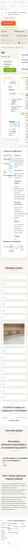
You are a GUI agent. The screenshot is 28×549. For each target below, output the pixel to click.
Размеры (11, 89)
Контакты (24, 6)
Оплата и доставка (19, 2)
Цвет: (10, 87)
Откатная (11, 159)
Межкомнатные (19, 31)
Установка (4, 2)
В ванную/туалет (11, 165)
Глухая (10, 171)
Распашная (11, 161)
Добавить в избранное (13, 82)
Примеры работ (22, 35)
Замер (22, 523)
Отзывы (13, 6)
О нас (2, 6)
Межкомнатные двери (13, 47)
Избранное (14, 43)
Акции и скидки (5, 43)
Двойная (11, 158)
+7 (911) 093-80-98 (9, 18)
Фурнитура (4, 35)
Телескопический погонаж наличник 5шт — (13, 109)
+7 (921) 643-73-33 (9, 20)
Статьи (15, 523)
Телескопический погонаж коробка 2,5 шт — (13, 102)
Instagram (5, 9)
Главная (3, 47)
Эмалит (10, 155)
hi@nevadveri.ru (5, 527)
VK (2, 9)
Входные (4, 31)
